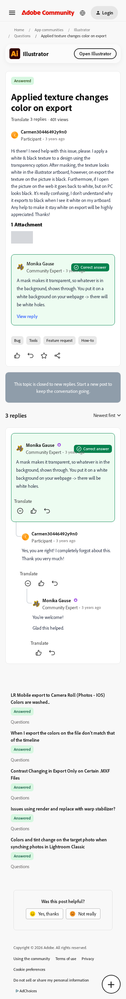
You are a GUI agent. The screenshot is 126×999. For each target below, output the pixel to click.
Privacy (88, 958)
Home (19, 29)
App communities (49, 29)
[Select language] (82, 12)
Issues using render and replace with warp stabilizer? (63, 808)
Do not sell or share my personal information (51, 980)
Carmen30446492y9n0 (44, 132)
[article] (63, 477)
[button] (12, 15)
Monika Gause (40, 263)
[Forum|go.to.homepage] (48, 12)
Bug (17, 340)
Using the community (31, 958)
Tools (33, 340)
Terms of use (65, 958)
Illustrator (82, 29)
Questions (22, 35)
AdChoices (28, 990)
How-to (87, 340)
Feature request (59, 340)
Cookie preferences (29, 969)
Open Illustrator (95, 53)
